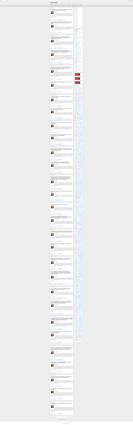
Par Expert (73, 5)
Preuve (70, 314)
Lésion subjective (79, 237)
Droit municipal (79, 183)
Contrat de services (78, 142)
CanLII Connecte (77, 39)
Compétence (76, 130)
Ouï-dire (76, 262)
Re (54, 276)
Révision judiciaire (79, 318)
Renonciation (76, 304)
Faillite (53, 189)
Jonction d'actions (77, 232)
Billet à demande (81, 109)
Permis (80, 266)
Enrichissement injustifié (77, 188)
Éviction (75, 192)
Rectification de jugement (78, 298)
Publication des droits (78, 289)
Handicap (80, 209)
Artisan (76, 102)
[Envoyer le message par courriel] (62, 19)
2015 (76, 22)
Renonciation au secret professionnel (78, 304)
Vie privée (76, 340)
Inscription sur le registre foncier (79, 222)
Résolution (78, 309)
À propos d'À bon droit (57, 5)
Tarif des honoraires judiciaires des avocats (78, 330)
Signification (81, 323)
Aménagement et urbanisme (78, 98)
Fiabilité (76, 202)
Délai (79, 153)
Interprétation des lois (78, 226)
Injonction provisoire (62, 63)
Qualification (76, 290)
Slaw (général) (76, 65)
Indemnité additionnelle (78, 215)
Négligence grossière (77, 251)
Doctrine (81, 165)
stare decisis (80, 326)
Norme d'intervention (77, 252)
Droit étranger (79, 181)
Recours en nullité (77, 296)
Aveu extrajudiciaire (77, 105)
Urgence (78, 335)
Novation (55, 227)
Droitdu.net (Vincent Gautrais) (78, 49)
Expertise (77, 197)
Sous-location (76, 326)
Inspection (81, 223)
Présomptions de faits (77, 278)
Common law (79, 128)
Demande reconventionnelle (78, 156)
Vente (79, 337)
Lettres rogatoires (77, 238)
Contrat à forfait (76, 139)
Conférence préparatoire (80, 132)
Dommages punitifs (77, 169)
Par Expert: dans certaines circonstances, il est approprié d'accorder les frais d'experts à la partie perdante (61, 377)
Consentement (80, 136)
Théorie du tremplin (79, 333)
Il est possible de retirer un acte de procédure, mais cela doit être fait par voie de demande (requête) (61, 135)
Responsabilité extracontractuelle (78, 314)
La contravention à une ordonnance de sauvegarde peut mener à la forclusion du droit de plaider (60, 289)
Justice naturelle (77, 236)
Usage (81, 335)
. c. (63, 167)
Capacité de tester (79, 111)
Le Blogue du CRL (77, 56)
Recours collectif (77, 295)
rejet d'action (65, 269)
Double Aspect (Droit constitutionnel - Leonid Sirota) (78, 47)
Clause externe (80, 126)
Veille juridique (63, 5)
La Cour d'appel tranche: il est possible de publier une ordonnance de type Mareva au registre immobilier (60, 162)
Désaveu (80, 159)
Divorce (78, 165)
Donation (81, 169)
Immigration (76, 213)
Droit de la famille (80, 177)
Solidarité (81, 325)
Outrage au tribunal (58, 299)
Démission (76, 158)
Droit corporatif (54, 48)
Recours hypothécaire (59, 189)
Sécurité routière (76, 322)
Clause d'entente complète (78, 119)
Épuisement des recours (77, 189)
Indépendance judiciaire (77, 216)
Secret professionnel (78, 321)
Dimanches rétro (69, 5)
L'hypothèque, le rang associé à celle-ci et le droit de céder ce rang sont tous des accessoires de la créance (62, 10)
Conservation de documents (78, 137)
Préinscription (76, 274)
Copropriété (81, 147)
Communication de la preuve (55, 314)
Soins (79, 325)
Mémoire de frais (76, 248)
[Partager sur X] (59, 19)
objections (66, 314)
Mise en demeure (77, 249)
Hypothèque (78, 211)
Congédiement (80, 134)
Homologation (56, 214)
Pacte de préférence (78, 263)
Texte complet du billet (53, 17)
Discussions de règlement (78, 164)
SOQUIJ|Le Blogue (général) (78, 68)
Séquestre (80, 322)
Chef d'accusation (77, 116)
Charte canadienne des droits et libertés (78, 114)
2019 (76, 18)
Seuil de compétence (77, 323)
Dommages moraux (77, 168)
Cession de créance (77, 113)
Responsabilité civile (78, 310)
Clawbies (80, 5)
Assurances (76, 103)
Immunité (79, 213)
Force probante (79, 203)
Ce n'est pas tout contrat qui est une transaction (59, 204)
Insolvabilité (55, 189)
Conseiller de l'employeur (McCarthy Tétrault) (77, 42)
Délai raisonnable (78, 155)
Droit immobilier (79, 182)
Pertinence (69, 314)
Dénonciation (79, 158)
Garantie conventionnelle (77, 206)
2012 (76, 25)
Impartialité (80, 214)
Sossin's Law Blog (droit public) (78, 69)
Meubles (80, 248)
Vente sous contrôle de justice (64, 189)
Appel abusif (81, 100)
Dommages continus (79, 167)
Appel (59, 360)
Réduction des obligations (79, 299)
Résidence (81, 307)
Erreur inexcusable (80, 190)
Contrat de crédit (77, 141)
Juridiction (81, 235)
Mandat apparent (78, 246)
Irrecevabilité (59, 214)
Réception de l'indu (76, 294)
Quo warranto (76, 293)
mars (76, 16)
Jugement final (79, 234)
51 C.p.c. (53, 360)
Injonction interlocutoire (57, 63)
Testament (76, 332)
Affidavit (81, 97)
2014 (76, 23)
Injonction (57, 48)
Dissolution (76, 165)
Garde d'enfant (76, 207)
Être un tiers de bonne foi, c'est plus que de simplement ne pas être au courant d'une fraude (61, 109)
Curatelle (81, 149)
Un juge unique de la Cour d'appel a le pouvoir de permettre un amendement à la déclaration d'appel (61, 362)
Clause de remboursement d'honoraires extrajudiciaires (78, 126)
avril (76, 15)
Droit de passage (78, 178)
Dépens (76, 159)
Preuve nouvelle (80, 280)
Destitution (79, 160)
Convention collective (77, 146)
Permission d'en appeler (62, 360)
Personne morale (77, 268)
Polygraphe (76, 271)
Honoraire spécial (80, 210)
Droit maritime (76, 183)
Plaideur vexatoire (76, 270)
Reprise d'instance (77, 307)
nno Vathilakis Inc (56, 276)
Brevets (75, 110)
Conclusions (80, 130)
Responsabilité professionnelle (78, 315)
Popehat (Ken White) (77, 64)
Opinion (75, 259)
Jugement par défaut (77, 235)
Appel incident (80, 101)
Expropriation (81, 197)
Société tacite (77, 325)
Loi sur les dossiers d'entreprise (79, 245)
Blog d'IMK (76, 36)
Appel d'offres (76, 101)
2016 (76, 21)
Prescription (63, 269)
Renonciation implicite (77, 305)
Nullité (80, 254)
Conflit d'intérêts (79, 133)
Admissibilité (78, 97)
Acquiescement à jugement (77, 91)
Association (81, 102)
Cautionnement (76, 112)
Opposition (78, 259)
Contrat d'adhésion (80, 139)
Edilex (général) (76, 50)
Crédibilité (76, 149)
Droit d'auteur (81, 173)
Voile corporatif (79, 340)
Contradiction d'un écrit (80, 138)
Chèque (81, 116)
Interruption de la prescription (55, 269)
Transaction (61, 214)
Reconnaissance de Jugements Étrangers (78, 294)
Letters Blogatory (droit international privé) (77, 61)
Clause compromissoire (78, 118)
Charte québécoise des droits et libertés (78, 115)
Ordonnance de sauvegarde (61, 48)
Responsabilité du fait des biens (79, 313)
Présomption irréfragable (78, 277)
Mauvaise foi (79, 247)
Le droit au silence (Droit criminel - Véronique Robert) (78, 57)
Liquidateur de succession (79, 242)
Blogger (70, 423)
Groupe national (76, 209)
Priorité (79, 281)
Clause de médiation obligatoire (78, 122)
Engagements (63, 314)
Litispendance (78, 243)
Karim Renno (56, 11)
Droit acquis (77, 170)
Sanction (79, 320)
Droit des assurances (77, 179)
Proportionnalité (54, 160)
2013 (76, 24)
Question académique (77, 291)
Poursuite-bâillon (80, 271)
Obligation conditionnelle (78, 256)
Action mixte (79, 95)
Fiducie (78, 202)
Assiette (78, 102)
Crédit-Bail (79, 149)
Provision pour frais (80, 288)
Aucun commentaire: (55, 19)
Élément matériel (60, 314)
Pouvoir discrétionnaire (78, 273)
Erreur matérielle (78, 191)
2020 (76, 14)
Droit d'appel (77, 173)
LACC (80, 236)
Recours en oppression (66, 48)
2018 (76, 19)
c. (62, 114)
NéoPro (77, 5)
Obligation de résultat (79, 257)
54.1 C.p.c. (80, 87)
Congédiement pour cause (78, 135)
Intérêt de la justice (77, 224)
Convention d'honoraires (77, 147)
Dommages (80, 166)
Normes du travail (80, 253)
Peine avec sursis (77, 266)
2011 (76, 26)
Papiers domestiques (77, 264)
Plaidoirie (79, 270)
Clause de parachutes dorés (79, 124)
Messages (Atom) (63, 419)
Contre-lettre (80, 145)
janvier (76, 17)
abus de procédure (56, 360)
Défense (78, 151)
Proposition (81, 286)
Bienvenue (52, 5)
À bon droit (53, 2)
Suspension (57, 160)
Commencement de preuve (78, 127)
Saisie (80, 319)
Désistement (76, 160)
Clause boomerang (80, 117)
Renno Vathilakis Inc (56, 25)
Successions (79, 328)
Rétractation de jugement (78, 317)
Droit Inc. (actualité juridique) (78, 48)
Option (81, 259)
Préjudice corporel (80, 274)
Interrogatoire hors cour (78, 228)
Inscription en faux (80, 221)
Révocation (77, 319)
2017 (76, 20)
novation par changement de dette (57, 221)
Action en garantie (77, 94)
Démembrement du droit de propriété (78, 157)
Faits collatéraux (76, 199)
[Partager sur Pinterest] (60, 19)
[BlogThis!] (58, 19)
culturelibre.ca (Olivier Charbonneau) (77, 45)
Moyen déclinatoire (77, 250)
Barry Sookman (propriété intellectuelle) (78, 35)
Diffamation (78, 162)
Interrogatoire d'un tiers (78, 227)
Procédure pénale (80, 284)
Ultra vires (76, 335)
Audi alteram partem (78, 104)
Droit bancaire (77, 171)
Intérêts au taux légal (78, 225)
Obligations (80, 258)
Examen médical (78, 192)
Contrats (53, 214)
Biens (75, 109)
